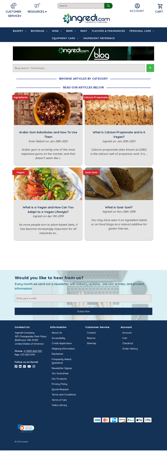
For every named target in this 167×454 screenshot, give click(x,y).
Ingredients (21, 97)
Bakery (18, 30)
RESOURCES (36, 11)
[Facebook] (17, 367)
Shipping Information (63, 348)
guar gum (91, 172)
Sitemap (91, 343)
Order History (130, 348)
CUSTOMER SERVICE (13, 14)
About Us (57, 332)
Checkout (127, 343)
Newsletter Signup (62, 368)
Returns (91, 338)
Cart (124, 338)
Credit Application (62, 343)
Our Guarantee (60, 373)
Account (127, 332)
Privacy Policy (59, 383)
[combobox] (80, 6)
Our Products (59, 378)
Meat (83, 30)
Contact (91, 332)
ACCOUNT (137, 11)
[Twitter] (25, 367)
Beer (69, 30)
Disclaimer (57, 353)
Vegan (20, 172)
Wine (55, 30)
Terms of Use (59, 399)
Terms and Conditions (64, 394)
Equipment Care (63, 38)
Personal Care (140, 30)
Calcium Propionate (96, 97)
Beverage (37, 30)
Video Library (59, 405)
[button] (25, 428)
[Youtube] (29, 367)
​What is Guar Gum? (119, 207)
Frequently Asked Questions (61, 361)
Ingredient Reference (99, 38)
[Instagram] (34, 367)
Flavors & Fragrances (108, 30)
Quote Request (60, 389)
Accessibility (58, 338)
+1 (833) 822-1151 (32, 351)
